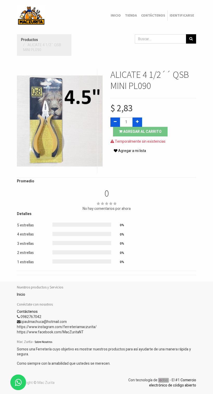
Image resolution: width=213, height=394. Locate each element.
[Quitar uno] (115, 122)
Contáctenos (27, 311)
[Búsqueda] (191, 39)
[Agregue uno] (137, 122)
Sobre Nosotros (43, 342)
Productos (29, 40)
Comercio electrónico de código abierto (172, 382)
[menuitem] (116, 15)
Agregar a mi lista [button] (131, 151)
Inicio (21, 294)
